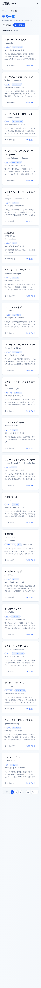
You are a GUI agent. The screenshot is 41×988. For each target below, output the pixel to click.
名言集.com (9, 3)
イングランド (17, 84)
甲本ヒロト (9, 534)
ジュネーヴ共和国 (18, 653)
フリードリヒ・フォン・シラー (19, 459)
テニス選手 (9, 690)
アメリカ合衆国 (17, 47)
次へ (33, 792)
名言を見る (20, 25)
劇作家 (8, 84)
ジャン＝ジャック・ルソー (17, 645)
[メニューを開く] (37, 3)
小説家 (8, 315)
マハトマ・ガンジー (14, 422)
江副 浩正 (9, 232)
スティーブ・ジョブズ (15, 39)
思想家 (8, 121)
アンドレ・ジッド (13, 571)
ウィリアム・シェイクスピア (18, 76)
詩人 (7, 162)
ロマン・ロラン (12, 757)
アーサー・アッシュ (14, 683)
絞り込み (8, 25)
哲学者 (8, 278)
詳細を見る (29, 65)
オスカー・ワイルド (14, 608)
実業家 (8, 47)
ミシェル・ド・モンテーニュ (18, 270)
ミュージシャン (10, 544)
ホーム (4, 11)
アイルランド (17, 352)
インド (15, 430)
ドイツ (14, 467)
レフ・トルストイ (13, 307)
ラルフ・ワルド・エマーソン (18, 114)
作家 (7, 616)
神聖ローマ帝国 (16, 162)
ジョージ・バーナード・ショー (19, 344)
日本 (14, 243)
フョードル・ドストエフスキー (19, 720)
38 (28, 792)
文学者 (8, 203)
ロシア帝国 (16, 315)
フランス (15, 203)
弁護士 (8, 430)
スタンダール (11, 497)
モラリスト (9, 393)
